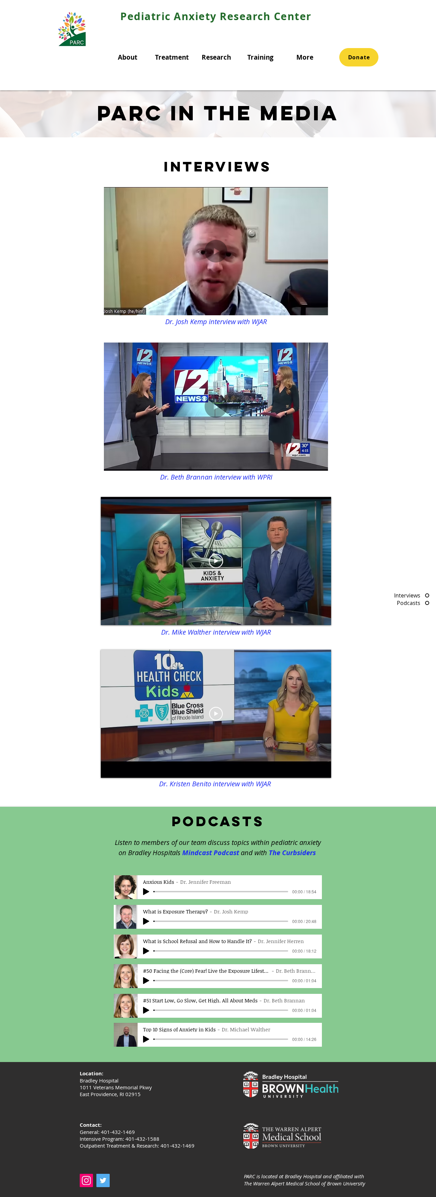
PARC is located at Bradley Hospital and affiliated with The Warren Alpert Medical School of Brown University (304, 1180)
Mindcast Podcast (210, 852)
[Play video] (216, 561)
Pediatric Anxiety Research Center (216, 16)
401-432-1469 (177, 1145)
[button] (127, 57)
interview (227, 632)
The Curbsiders (293, 852)
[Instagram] (86, 1180)
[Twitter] (103, 1180)
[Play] (146, 891)
